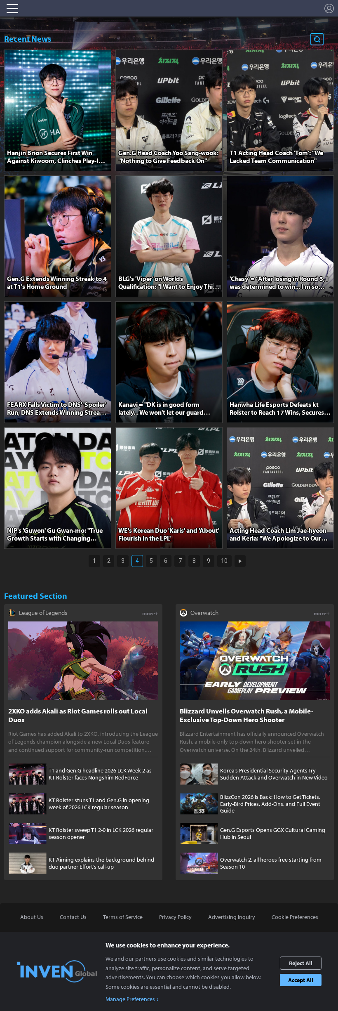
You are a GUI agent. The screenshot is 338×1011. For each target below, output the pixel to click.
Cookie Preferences (295, 917)
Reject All (300, 963)
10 (224, 560)
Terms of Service (123, 917)
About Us (31, 917)
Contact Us (73, 917)
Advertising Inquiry (231, 917)
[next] (240, 561)
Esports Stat (61, 8)
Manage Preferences (130, 999)
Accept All (300, 980)
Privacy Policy (175, 917)
